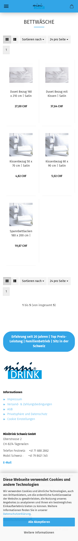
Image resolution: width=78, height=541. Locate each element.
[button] (7, 40)
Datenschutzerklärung (17, 513)
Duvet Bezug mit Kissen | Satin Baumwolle (57, 93)
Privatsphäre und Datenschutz (27, 414)
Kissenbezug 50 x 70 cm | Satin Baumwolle (21, 163)
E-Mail (7, 462)
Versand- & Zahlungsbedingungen (29, 404)
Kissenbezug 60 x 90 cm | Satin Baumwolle (57, 163)
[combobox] (33, 40)
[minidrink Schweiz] (39, 6)
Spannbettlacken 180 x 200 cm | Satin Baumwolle (21, 233)
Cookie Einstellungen (21, 419)
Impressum (14, 399)
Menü (6, 6)
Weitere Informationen (39, 532)
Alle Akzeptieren (39, 522)
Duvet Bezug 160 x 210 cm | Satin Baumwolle (21, 93)
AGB (9, 409)
